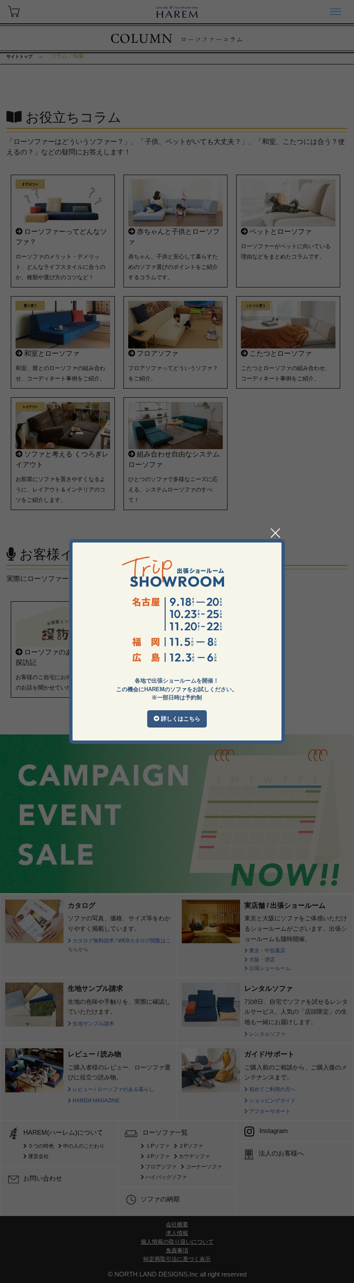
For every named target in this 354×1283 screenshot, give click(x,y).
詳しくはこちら (179, 718)
